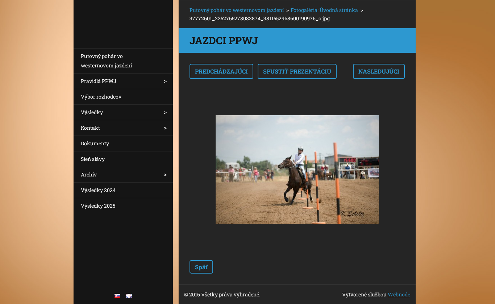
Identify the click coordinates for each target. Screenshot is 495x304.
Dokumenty (95, 143)
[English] (129, 296)
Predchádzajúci (221, 71)
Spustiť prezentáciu (297, 71)
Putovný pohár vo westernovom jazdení (106, 61)
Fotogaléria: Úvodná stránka (324, 10)
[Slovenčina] (117, 296)
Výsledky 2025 (98, 205)
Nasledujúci (378, 71)
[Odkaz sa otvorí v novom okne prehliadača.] (297, 169)
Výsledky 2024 (98, 190)
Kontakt (90, 127)
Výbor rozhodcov (101, 96)
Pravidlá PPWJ (98, 81)
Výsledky (92, 112)
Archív (89, 174)
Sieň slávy (93, 158)
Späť (201, 267)
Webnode (399, 294)
